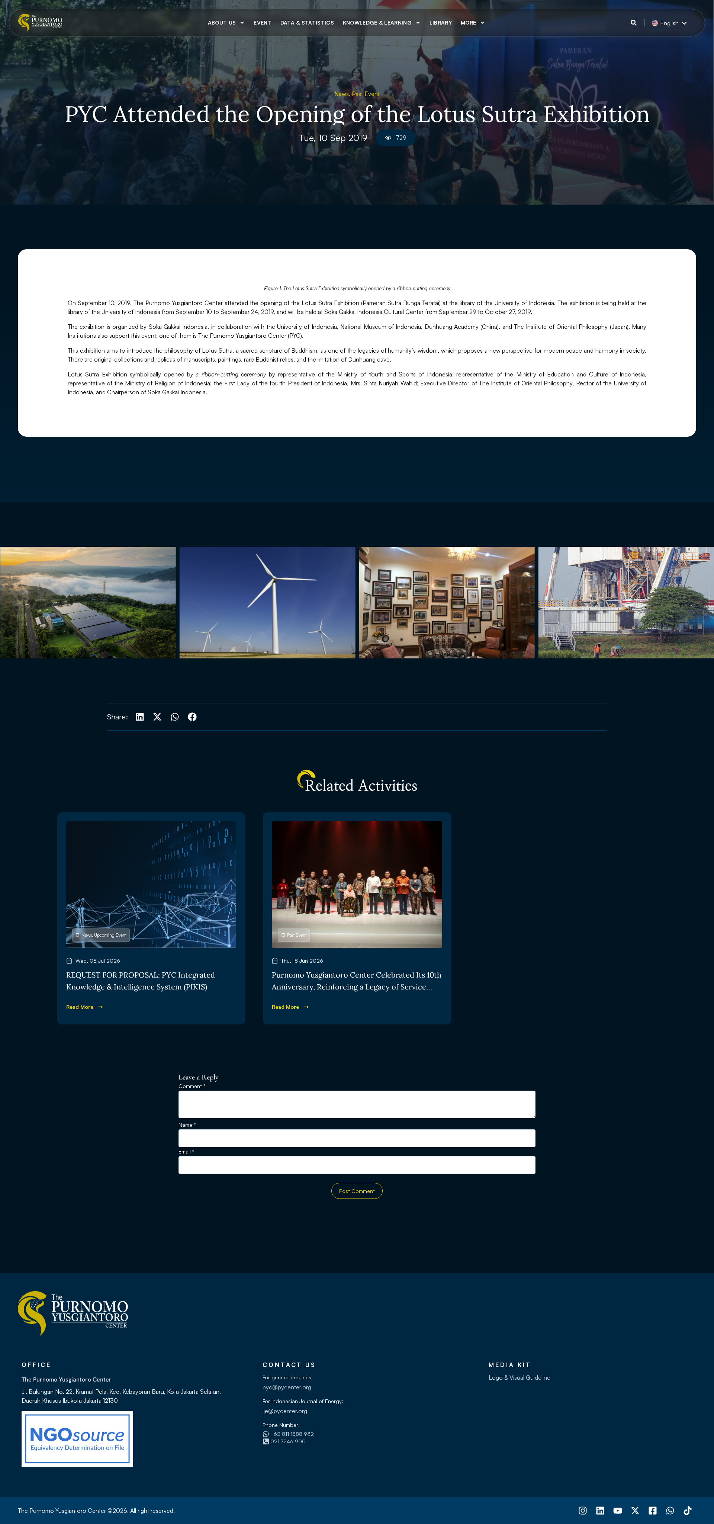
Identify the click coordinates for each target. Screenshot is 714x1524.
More (468, 22)
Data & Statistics (307, 22)
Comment (191, 1086)
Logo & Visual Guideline (519, 1377)
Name (187, 1125)
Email (186, 1152)
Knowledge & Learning (377, 22)
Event (262, 22)
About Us (222, 22)
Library (441, 22)
